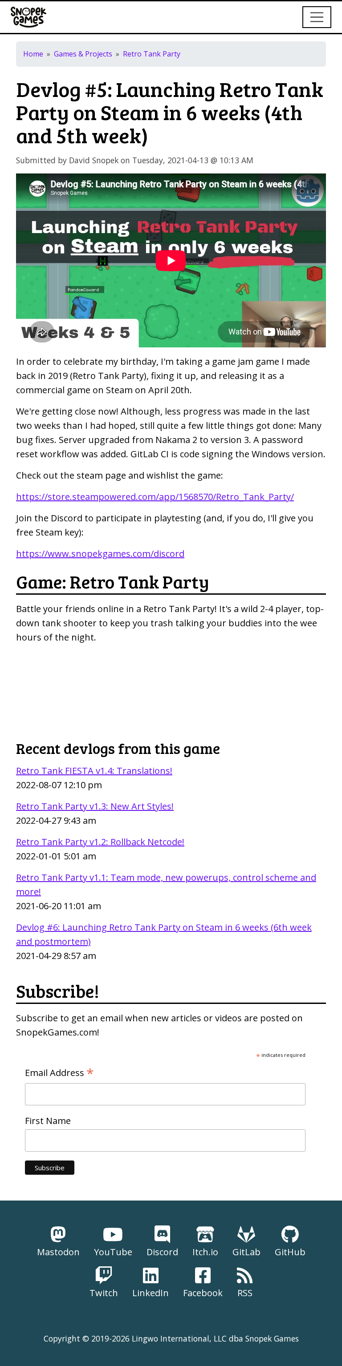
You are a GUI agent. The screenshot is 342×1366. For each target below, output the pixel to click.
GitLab (246, 1252)
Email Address (59, 1073)
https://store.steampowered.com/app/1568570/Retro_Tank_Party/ (155, 497)
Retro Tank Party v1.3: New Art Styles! (95, 806)
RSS (244, 1293)
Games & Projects (83, 54)
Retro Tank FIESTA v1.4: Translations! (94, 771)
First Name (48, 1121)
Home (33, 54)
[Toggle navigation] (317, 17)
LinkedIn (150, 1293)
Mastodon (58, 1252)
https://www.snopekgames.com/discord (100, 554)
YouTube (113, 1252)
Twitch (104, 1293)
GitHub (290, 1252)
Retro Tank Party (151, 54)
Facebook (203, 1293)
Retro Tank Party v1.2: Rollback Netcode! (100, 842)
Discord (162, 1252)
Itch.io (205, 1252)
